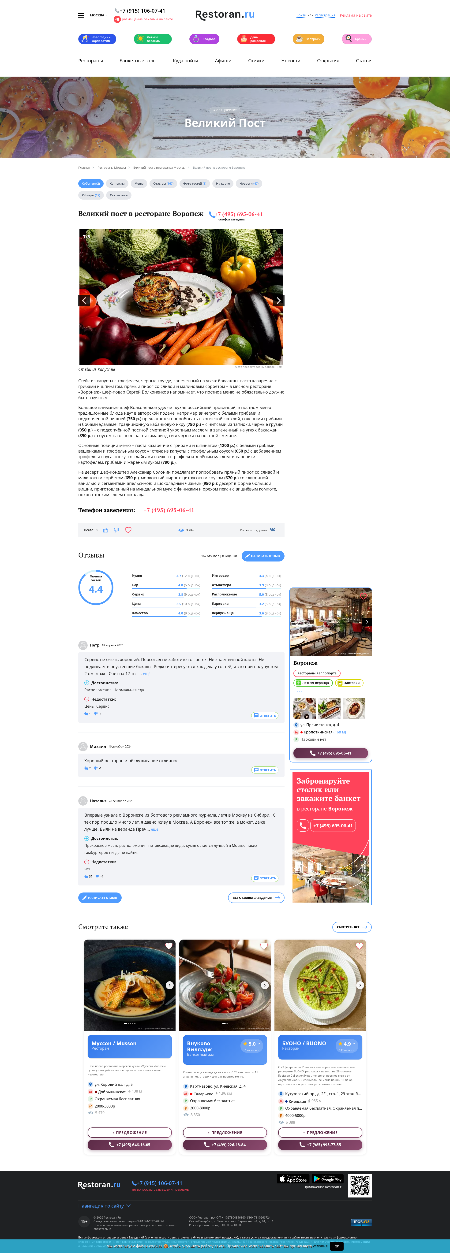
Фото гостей (194, 183)
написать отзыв (102, 898)
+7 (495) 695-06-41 (239, 214)
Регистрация (325, 15)
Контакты (117, 183)
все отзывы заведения (252, 898)
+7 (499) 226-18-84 (229, 1144)
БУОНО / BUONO (304, 1043)
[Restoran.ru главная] (225, 15)
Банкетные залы (138, 60)
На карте (223, 183)
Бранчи (356, 38)
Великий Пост (225, 122)
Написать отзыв (265, 556)
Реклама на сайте (356, 15)
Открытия (328, 60)
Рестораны (90, 60)
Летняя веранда (315, 682)
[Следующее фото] (170, 985)
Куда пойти (185, 60)
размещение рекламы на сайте (147, 19)
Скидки (256, 60)
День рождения (253, 39)
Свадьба (204, 38)
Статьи (364, 60)
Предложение (131, 1132)
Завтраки (308, 38)
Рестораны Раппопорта (317, 673)
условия (320, 1246)
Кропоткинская (318, 732)
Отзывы (163, 183)
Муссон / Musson (114, 1043)
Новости (290, 60)
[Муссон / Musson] (130, 985)
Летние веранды (148, 39)
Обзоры (91, 195)
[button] (367, 622)
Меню (139, 183)
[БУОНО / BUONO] (320, 985)
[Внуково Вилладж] (225, 985)
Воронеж (305, 662)
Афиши (223, 60)
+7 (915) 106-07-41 (160, 1183)
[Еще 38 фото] (330, 708)
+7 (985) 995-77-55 (324, 1144)
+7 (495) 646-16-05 (133, 1144)
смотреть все (348, 927)
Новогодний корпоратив (96, 39)
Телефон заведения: (136, 510)
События (91, 183)
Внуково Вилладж (199, 1046)
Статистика (119, 195)
